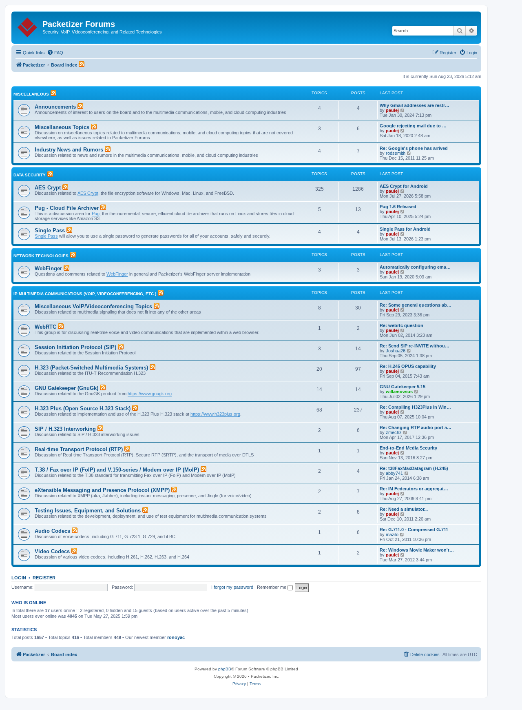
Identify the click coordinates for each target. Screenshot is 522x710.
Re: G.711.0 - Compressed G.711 (414, 529)
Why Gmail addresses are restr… (414, 105)
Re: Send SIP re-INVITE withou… (414, 345)
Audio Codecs (52, 531)
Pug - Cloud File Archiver (67, 208)
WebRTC (45, 327)
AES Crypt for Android (404, 186)
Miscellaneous (31, 94)
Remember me (272, 587)
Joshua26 (395, 350)
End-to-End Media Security (408, 447)
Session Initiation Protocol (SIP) (75, 347)
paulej (392, 110)
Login (18, 577)
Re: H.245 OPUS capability (408, 366)
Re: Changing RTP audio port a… (415, 427)
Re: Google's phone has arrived (414, 148)
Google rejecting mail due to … (413, 125)
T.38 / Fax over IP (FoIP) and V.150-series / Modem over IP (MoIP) (117, 470)
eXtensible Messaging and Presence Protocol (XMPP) (102, 490)
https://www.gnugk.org (150, 393)
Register (44, 577)
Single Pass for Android (405, 229)
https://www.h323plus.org (215, 414)
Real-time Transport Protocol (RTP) (79, 449)
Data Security (29, 175)
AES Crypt (48, 188)
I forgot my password (232, 587)
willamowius (399, 391)
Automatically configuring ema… (415, 267)
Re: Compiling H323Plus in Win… (415, 407)
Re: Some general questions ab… (415, 305)
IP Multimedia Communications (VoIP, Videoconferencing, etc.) (84, 294)
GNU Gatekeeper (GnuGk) (66, 388)
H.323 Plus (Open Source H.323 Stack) (82, 408)
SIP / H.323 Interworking (65, 429)
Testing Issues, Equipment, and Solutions (88, 510)
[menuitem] (55, 53)
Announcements (55, 107)
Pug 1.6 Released (398, 206)
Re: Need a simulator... (404, 509)
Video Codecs (52, 551)
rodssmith (395, 153)
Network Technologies (41, 256)
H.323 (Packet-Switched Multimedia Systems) (91, 368)
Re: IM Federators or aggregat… (414, 488)
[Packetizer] (27, 25)
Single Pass (50, 230)
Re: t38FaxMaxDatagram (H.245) (414, 468)
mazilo (392, 534)
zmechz (394, 432)
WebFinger (48, 268)
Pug (96, 213)
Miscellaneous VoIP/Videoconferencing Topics (93, 306)
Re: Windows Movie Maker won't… (417, 550)
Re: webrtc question (401, 325)
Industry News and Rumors (69, 150)
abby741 (394, 473)
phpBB (224, 669)
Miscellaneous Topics (62, 127)
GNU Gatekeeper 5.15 (402, 386)
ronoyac (176, 637)
